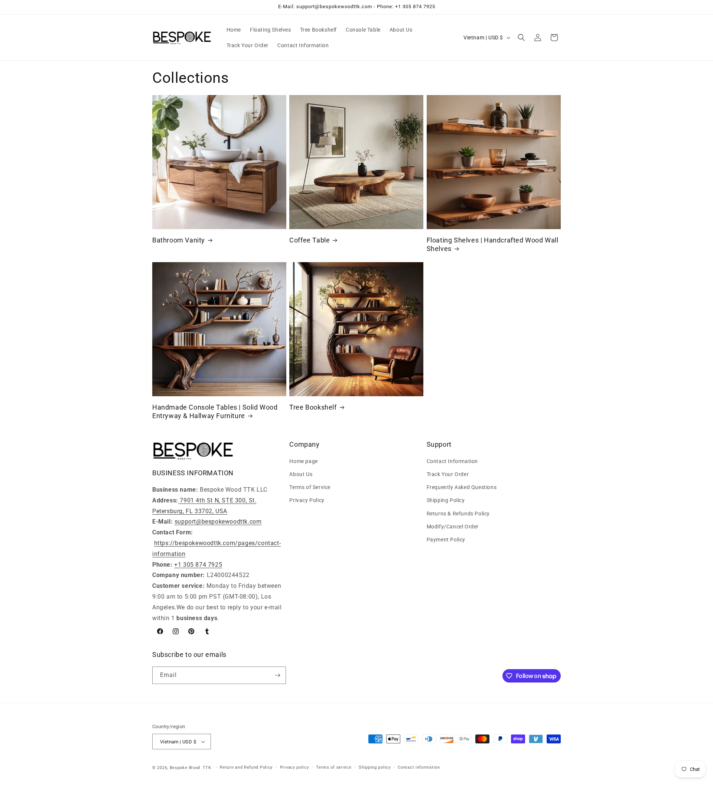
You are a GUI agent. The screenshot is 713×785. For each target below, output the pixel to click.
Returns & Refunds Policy (458, 514)
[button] (521, 37)
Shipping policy (375, 767)
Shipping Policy (446, 500)
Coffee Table (309, 240)
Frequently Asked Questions (462, 487)
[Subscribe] (277, 675)
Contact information (419, 767)
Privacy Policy (306, 500)
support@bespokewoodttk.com (218, 521)
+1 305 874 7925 (198, 564)
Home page (303, 461)
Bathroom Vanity (178, 240)
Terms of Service (310, 487)
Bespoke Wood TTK (190, 767)
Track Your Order (448, 474)
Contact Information (452, 461)
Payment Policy (446, 540)
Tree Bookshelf (312, 407)
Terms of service (333, 767)
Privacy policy (294, 767)
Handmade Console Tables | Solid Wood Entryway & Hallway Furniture (215, 411)
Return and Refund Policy (246, 767)
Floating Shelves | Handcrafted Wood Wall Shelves (493, 244)
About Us (300, 474)
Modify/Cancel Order (453, 527)
